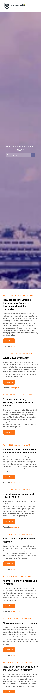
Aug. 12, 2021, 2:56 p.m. (11, 353)
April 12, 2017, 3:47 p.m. (11, 534)
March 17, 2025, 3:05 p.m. (12, 295)
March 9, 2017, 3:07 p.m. (11, 618)
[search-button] (33, 155)
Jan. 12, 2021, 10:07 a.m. (12, 395)
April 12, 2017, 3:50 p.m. (11, 489)
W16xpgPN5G (28, 295)
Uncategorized (15, 346)
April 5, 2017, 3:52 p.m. (11, 576)
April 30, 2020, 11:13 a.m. (12, 445)
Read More (10, 341)
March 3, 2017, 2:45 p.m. (11, 662)
